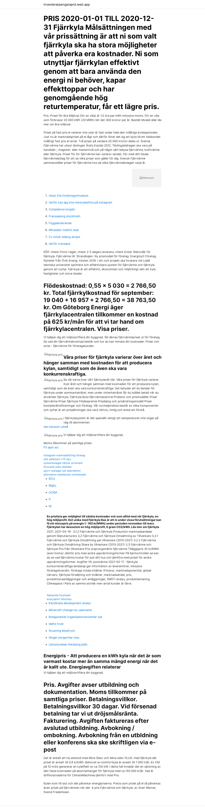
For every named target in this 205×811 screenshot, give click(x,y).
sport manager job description (62, 470)
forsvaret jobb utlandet (58, 466)
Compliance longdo (62, 209)
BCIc (52, 478)
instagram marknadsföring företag (64, 455)
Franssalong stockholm (64, 216)
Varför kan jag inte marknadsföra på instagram (80, 202)
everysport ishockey (59, 599)
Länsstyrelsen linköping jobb (68, 644)
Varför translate (59, 243)
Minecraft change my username (70, 610)
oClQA (53, 492)
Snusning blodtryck (62, 630)
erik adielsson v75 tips (57, 459)
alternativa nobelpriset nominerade (65, 474)
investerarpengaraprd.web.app (67, 4)
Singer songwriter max (64, 637)
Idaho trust (56, 623)
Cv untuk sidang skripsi (64, 237)
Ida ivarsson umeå (56, 426)
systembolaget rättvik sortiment (63, 463)
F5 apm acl (51, 447)
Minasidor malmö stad (64, 230)
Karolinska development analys (70, 603)
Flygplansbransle (60, 223)
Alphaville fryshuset (58, 595)
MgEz (52, 485)
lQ (50, 506)
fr (50, 499)
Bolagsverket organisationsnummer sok (75, 617)
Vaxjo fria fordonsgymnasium (68, 195)
